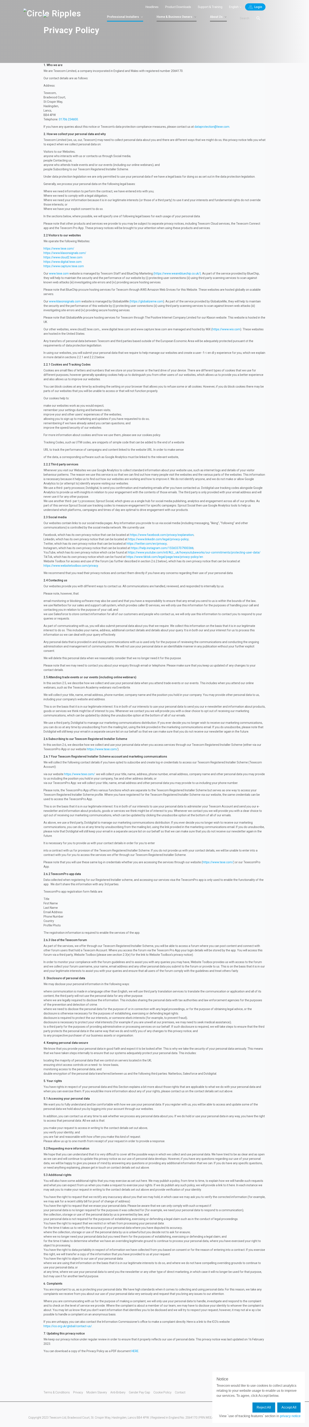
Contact (180, 1392)
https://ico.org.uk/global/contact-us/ (68, 1326)
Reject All (264, 1407)
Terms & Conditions (57, 1392)
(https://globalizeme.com (146, 301)
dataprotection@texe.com (211, 126)
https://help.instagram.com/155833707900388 (162, 548)
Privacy (78, 1392)
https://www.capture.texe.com (64, 266)
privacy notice (290, 1416)
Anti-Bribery (117, 1392)
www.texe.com (59, 273)
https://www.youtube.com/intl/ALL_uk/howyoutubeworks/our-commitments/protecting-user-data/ (194, 552)
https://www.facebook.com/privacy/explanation (162, 534)
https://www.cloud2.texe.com (63, 257)
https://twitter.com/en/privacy (147, 543)
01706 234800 (68, 119)
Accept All (288, 1407)
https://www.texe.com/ (59, 248)
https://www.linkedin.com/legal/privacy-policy (158, 539)
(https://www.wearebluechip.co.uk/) (177, 273)
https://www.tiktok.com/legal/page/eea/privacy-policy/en (164, 557)
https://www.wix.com (226, 329)
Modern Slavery (96, 1392)
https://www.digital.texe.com (63, 261)
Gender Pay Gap (139, 1392)
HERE (135, 1351)
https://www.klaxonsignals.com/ (65, 253)
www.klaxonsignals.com (65, 301)
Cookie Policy (162, 1392)
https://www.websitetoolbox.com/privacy (71, 565)
